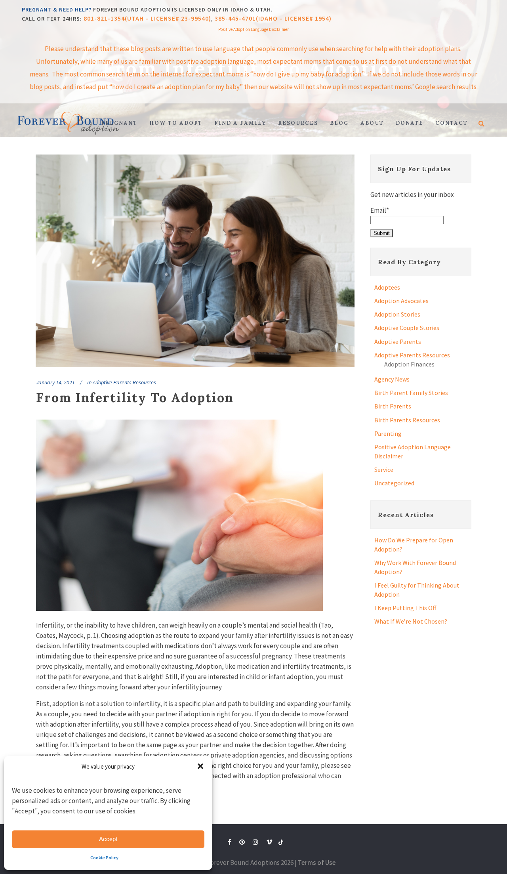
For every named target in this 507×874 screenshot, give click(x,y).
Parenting (388, 433)
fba (280, 844)
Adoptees (387, 287)
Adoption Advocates (401, 301)
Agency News (392, 379)
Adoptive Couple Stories (406, 328)
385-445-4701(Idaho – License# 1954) (273, 18)
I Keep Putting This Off (405, 608)
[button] (200, 766)
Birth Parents (392, 406)
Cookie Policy (104, 858)
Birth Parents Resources (407, 420)
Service (383, 469)
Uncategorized (394, 483)
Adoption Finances (409, 364)
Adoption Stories (397, 314)
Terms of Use (317, 862)
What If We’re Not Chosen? (410, 621)
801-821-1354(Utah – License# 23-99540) (147, 18)
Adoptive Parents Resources (124, 382)
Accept (108, 839)
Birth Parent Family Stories (411, 393)
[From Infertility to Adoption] (195, 261)
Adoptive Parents (397, 341)
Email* (379, 210)
